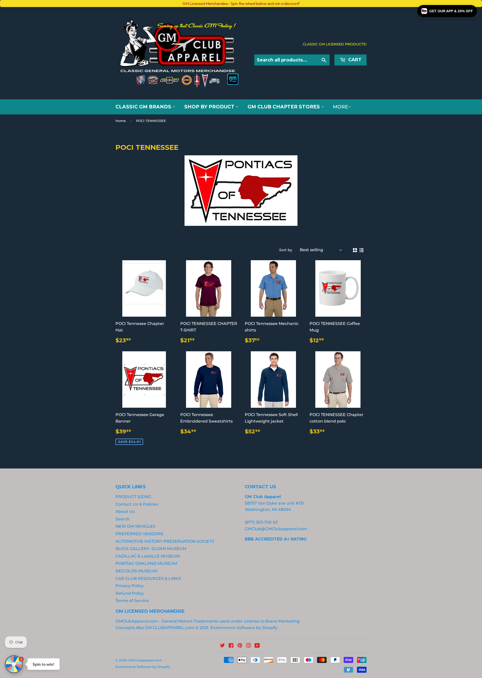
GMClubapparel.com (145, 660)
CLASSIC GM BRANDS (143, 107)
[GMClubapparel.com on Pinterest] (240, 646)
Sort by (285, 250)
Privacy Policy (129, 585)
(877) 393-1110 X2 (261, 522)
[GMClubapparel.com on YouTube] (257, 646)
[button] (447, 11)
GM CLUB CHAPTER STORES (284, 107)
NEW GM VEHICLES (135, 526)
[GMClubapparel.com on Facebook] (231, 646)
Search (122, 519)
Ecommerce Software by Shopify (243, 627)
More (340, 107)
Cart (354, 59)
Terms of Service (132, 600)
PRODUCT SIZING (133, 496)
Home (120, 121)
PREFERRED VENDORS (139, 533)
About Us (125, 511)
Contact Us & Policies (136, 504)
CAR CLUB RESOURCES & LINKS (148, 578)
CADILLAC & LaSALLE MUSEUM (147, 556)
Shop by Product (210, 107)
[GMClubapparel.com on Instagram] (248, 646)
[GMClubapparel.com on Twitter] (222, 646)
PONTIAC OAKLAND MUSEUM (146, 563)
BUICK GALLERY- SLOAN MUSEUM (150, 548)
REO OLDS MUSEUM (136, 571)
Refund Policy (129, 593)
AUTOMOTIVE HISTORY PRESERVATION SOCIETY (164, 541)
